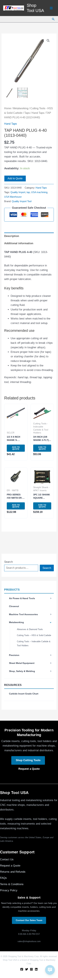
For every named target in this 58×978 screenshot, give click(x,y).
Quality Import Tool (21, 201)
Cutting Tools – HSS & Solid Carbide (34, 635)
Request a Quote (29, 768)
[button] (53, 19)
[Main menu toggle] (51, 8)
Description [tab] (11, 236)
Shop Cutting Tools (28, 760)
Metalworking (16, 622)
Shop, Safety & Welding (22, 671)
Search (8, 561)
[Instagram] (31, 969)
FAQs (3, 877)
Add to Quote (15, 178)
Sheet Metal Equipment (21, 663)
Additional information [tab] (18, 243)
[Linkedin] (36, 969)
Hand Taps (38, 113)
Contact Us (7, 859)
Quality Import (17, 192)
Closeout (14, 606)
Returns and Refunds (12, 871)
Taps (27, 113)
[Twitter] (26, 969)
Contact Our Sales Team (29, 920)
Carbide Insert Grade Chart (23, 693)
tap (28, 192)
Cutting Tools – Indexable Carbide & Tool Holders (33, 643)
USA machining (39, 192)
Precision (14, 655)
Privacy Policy (8, 890)
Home (7, 108)
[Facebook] (21, 969)
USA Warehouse (13, 196)
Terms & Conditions (12, 884)
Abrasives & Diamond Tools (30, 629)
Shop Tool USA (35, 8)
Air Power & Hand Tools (22, 598)
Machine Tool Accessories (23, 614)
